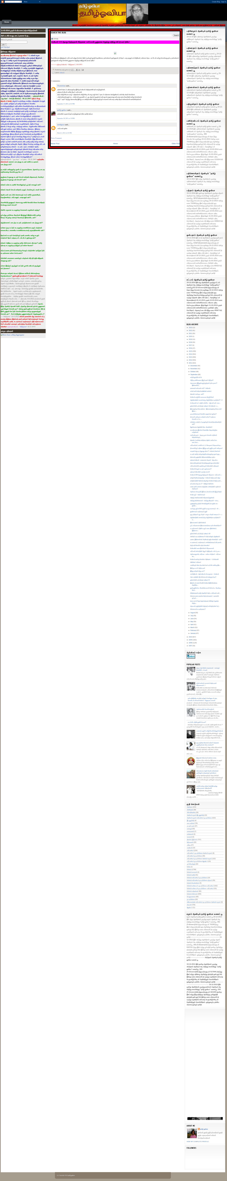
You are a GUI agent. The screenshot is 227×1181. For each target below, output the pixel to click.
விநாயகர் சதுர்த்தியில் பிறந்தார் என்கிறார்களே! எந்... (205, 606)
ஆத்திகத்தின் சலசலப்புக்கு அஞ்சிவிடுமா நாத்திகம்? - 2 (206, 400)
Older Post (176, 143)
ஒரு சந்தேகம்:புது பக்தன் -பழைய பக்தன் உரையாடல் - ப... (206, 514)
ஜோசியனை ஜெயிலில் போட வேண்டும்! (201, 427)
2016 (190, 348)
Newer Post (55, 143)
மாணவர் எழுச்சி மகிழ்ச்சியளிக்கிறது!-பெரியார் (209, 731)
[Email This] (70, 70)
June (192, 618)
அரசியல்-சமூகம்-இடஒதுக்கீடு (195, 815)
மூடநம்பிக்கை (191, 899)
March (192, 627)
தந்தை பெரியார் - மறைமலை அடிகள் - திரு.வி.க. (204, 460)
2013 (190, 357)
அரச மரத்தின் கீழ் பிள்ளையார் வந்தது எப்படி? (203, 577)
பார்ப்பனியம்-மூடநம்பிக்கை (194, 856)
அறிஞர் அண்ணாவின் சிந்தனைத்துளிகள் (202, 497)
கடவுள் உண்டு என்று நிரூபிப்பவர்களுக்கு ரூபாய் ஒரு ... (205, 454)
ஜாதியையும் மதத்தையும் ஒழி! (198, 511)
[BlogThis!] (72, 70)
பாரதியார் (189, 848)
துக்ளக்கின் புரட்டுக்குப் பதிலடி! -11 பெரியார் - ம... (204, 406)
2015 (190, 351)
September (194, 374)
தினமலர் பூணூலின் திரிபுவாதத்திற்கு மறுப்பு (202, 457)
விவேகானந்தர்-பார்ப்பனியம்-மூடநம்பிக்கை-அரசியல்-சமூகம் (204, 902)
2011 (190, 363)
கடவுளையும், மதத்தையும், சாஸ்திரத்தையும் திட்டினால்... (206, 542)
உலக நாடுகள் (191, 823)
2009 (190, 640)
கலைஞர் (189, 829)
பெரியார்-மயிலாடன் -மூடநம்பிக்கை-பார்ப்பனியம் (200, 886)
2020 (190, 336)
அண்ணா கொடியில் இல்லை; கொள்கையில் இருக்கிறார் (206, 492)
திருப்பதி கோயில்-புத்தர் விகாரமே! (199, 545)
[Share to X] (75, 70)
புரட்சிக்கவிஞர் (191, 864)
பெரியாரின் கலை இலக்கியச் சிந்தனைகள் (202, 548)
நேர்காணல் (190, 842)
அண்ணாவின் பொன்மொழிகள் (205, 709)
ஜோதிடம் (189, 907)
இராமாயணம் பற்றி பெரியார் (198, 522)
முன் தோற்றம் (5, 47)
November (194, 368)
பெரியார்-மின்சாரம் (192, 894)
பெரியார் (62, 72)
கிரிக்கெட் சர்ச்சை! (195, 562)
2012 (190, 360)
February (193, 630)
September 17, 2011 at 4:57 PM (66, 104)
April (192, 624)
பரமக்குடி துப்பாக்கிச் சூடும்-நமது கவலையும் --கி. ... (205, 508)
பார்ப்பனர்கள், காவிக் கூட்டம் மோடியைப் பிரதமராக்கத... (206, 445)
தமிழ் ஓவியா (89, 6)
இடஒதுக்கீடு (190, 820)
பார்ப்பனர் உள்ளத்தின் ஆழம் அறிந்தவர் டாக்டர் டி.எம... (205, 551)
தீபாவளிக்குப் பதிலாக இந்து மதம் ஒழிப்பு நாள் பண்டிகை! (206, 448)
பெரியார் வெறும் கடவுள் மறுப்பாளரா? (200, 469)
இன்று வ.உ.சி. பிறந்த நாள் (197, 568)
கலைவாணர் (190, 831)
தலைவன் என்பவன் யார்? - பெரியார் (200, 388)
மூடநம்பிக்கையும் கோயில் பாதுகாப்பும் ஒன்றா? (203, 414)
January (193, 633)
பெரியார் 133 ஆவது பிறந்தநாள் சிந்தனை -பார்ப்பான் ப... (206, 475)
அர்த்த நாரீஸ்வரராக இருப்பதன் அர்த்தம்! (201, 380)
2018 (190, 342)
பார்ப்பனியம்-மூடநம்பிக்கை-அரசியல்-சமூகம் (199, 858)
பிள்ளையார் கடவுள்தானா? (197, 609)
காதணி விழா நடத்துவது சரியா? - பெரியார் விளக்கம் (205, 451)
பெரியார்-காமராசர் (192, 872)
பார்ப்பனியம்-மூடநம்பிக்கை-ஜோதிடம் (197, 861)
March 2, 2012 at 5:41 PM (64, 133)
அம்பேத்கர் (190, 810)
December (194, 366)
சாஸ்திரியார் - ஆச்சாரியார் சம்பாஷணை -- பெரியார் (204, 574)
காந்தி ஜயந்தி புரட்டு (196, 377)
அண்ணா (189, 807)
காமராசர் (189, 837)
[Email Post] (82, 70)
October (193, 371)
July (191, 615)
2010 (190, 637)
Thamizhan (61, 86)
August (192, 613)
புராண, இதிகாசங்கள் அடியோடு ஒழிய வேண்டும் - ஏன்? (206, 539)
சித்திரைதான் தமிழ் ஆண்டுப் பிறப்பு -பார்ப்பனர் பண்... (205, 593)
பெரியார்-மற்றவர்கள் (192, 891)
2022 (190, 330)
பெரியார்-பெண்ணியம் (193, 883)
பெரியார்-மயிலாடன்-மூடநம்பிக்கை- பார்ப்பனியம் (200, 888)
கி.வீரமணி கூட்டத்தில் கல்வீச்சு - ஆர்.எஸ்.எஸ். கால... (205, 403)
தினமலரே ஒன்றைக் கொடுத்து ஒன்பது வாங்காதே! (204, 463)
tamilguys (60, 125)
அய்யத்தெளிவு (191, 812)
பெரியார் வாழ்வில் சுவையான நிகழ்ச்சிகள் (202, 397)
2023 (190, 327)
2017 (190, 345)
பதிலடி (189, 845)
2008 (190, 643)
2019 (190, 339)
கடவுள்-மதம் (190, 826)
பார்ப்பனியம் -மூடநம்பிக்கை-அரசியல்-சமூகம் (199, 853)
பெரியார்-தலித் (191, 875)
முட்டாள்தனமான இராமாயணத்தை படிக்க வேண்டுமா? (205, 525)
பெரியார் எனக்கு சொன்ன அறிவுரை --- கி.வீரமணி (204, 559)
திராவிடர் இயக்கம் (192, 839)
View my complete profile (198, 1141)
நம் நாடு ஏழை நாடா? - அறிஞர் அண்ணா (202, 484)
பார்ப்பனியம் (190, 850)
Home (6, 22)
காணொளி (190, 834)
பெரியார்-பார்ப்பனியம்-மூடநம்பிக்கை (197, 877)
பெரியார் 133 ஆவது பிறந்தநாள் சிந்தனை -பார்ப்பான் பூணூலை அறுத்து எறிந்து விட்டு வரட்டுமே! (90, 42)
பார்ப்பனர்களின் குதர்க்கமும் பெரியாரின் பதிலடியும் (204, 466)
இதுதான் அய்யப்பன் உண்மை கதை (206, 758)
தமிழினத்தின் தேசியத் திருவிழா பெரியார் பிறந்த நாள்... (206, 481)
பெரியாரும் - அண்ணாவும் (197, 495)
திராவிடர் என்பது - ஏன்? (197, 394)
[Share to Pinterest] (79, 70)
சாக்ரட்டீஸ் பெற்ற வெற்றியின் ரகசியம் (200, 391)
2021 (190, 333)
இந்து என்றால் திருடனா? (197, 571)
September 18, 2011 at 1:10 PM (66, 118)
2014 (190, 354)
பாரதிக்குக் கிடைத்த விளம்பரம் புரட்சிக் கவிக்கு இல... (205, 565)
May (192, 621)
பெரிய (188, 867)
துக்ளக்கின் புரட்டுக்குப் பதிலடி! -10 (200, 533)
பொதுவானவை (191, 897)
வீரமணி (189, 905)
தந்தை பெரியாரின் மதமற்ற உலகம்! (200, 472)
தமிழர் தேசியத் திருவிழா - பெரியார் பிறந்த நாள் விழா (205, 478)
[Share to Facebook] (77, 70)
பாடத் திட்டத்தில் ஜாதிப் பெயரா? (197, 722)
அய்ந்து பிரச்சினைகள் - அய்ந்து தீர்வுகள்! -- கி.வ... (204, 500)
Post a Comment (56, 138)
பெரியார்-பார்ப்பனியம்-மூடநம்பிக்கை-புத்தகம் (199, 880)
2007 (190, 646)
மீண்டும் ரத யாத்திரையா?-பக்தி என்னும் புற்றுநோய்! (205, 536)
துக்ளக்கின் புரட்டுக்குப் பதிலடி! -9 (200, 580)
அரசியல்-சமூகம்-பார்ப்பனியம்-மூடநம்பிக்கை (199, 818)
